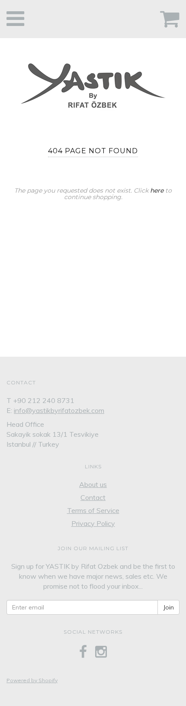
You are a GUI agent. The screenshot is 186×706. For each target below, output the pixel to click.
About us (93, 484)
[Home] (93, 83)
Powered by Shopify (32, 680)
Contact (93, 497)
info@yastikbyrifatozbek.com (59, 410)
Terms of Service (93, 510)
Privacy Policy (93, 523)
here (157, 190)
